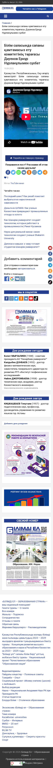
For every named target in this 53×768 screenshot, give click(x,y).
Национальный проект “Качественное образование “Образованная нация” (23, 660)
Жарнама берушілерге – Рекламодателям (24, 627)
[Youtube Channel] (31, 298)
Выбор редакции (11, 687)
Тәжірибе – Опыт (11, 677)
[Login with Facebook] (6, 278)
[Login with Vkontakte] (17, 278)
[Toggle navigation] (5, 16)
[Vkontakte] (23, 172)
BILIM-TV (7, 730)
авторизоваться (26, 268)
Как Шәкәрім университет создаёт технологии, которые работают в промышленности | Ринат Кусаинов (22, 223)
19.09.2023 (9, 68)
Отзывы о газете (11, 621)
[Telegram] (39, 172)
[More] (45, 172)
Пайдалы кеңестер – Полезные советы (23, 674)
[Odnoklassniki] (29, 172)
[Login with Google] (12, 278)
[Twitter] (13, 172)
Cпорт (5, 739)
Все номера (8, 611)
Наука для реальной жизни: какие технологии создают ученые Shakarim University (24, 235)
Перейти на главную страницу (28, 158)
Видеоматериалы (11, 671)
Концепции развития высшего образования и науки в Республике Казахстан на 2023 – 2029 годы (26, 647)
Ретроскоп (7, 727)
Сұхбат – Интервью (12, 720)
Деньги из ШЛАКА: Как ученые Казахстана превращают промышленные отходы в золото (26, 211)
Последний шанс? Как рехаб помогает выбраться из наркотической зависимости (24, 199)
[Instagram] (11, 298)
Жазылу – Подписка (13, 614)
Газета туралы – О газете (15, 608)
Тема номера (9, 714)
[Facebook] (8, 172)
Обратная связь (10, 624)
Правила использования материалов (25, 759)
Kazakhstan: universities (14, 717)
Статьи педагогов (11, 697)
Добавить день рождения (15, 424)
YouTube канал (17, 183)
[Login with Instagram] (22, 278)
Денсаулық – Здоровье (14, 733)
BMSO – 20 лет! (10, 723)
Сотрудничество (11, 617)
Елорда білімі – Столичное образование (23, 700)
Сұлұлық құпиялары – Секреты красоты (23, 736)
